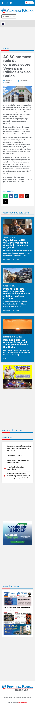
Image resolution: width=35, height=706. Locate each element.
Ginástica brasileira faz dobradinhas (15, 468)
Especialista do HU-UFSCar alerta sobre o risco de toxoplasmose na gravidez (16, 244)
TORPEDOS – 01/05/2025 (16, 455)
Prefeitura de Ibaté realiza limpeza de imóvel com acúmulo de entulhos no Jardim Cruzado (17, 293)
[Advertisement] (17, 410)
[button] (3, 23)
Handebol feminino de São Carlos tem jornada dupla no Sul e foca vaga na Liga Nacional (18, 476)
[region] (17, 695)
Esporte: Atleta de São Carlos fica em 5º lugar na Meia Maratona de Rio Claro (19, 448)
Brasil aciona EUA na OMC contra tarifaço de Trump (19, 461)
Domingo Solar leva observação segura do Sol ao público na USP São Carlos (15, 343)
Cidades (5, 48)
